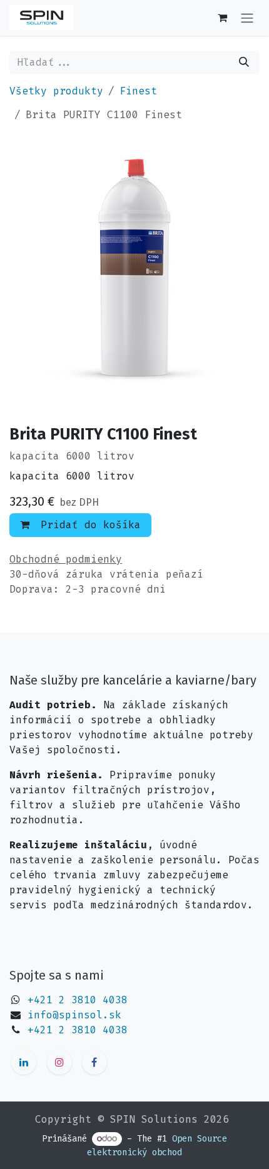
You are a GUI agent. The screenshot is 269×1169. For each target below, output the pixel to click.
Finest (138, 91)
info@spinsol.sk (74, 1014)
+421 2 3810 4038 (78, 999)
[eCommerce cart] (222, 17)
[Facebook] (94, 1062)
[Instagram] (59, 1062)
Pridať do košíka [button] (87, 524)
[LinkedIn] (23, 1062)
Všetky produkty (56, 91)
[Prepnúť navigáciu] (247, 18)
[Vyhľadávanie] (244, 62)
